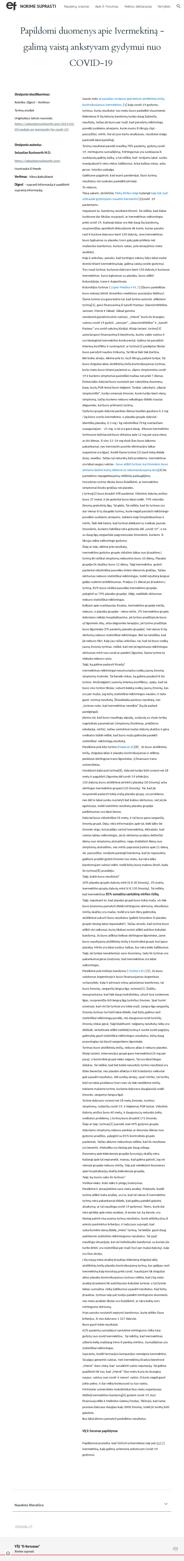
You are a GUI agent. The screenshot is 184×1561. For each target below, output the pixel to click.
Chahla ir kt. (137, 971)
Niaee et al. (126, 747)
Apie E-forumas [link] (106, 6)
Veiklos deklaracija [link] (138, 6)
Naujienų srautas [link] (76, 6)
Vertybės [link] (164, 6)
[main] (92, 45)
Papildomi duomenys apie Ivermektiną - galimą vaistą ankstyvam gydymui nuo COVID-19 (93, 47)
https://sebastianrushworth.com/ (38, 161)
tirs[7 (160, 1443)
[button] (178, 6)
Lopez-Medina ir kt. (124, 287)
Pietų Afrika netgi (126, 193)
